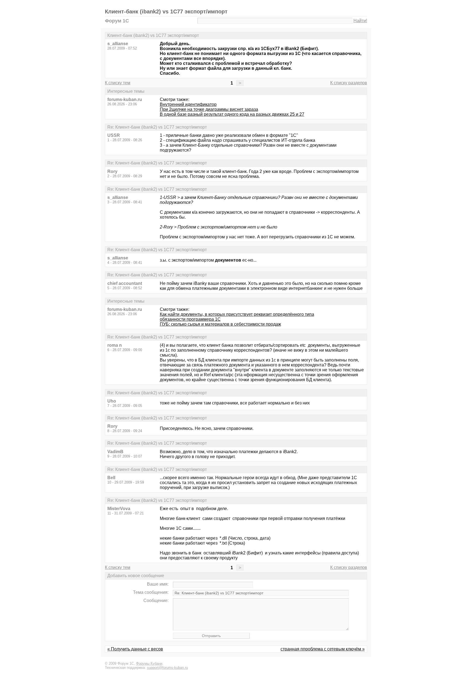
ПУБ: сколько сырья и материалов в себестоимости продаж (220, 324)
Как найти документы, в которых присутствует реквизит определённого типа (237, 314)
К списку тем (117, 82)
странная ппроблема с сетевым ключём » (323, 649)
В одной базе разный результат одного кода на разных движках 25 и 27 (232, 114)
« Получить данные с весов (135, 649)
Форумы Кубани (149, 663)
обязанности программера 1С (190, 319)
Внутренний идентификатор (188, 104)
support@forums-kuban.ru (167, 668)
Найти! (360, 20)
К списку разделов (348, 82)
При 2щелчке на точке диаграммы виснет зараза (209, 109)
